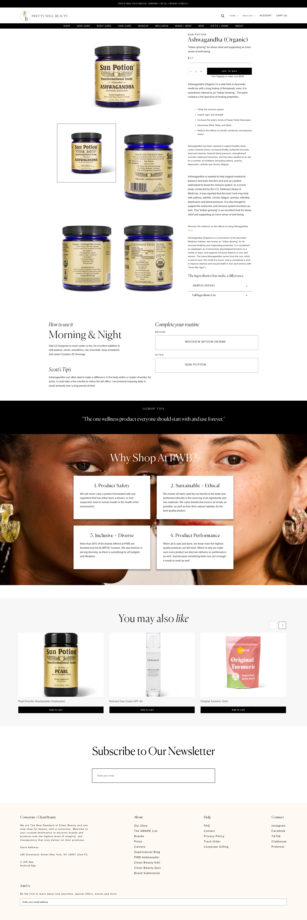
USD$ (232, 16)
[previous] (273, 625)
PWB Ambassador (146, 857)
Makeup (143, 26)
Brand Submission (147, 873)
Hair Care (124, 26)
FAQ (207, 825)
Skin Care (83, 26)
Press (138, 841)
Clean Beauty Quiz (147, 868)
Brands (139, 836)
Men (201, 26)
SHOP (66, 26)
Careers (140, 846)
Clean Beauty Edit (147, 862)
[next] (282, 625)
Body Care (104, 26)
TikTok (276, 836)
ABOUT (239, 26)
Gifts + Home (219, 26)
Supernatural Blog (147, 852)
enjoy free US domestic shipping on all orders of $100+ (153, 4)
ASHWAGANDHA (203, 285)
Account (266, 15)
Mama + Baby (183, 26)
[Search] (222, 15)
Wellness (161, 26)
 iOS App (27, 862)
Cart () (281, 15)
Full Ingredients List (204, 295)
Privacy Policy (214, 836)
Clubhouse (279, 841)
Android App (28, 865)
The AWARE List (145, 831)
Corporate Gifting (216, 846)
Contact (209, 831)
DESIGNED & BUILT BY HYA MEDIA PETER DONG (50, 915)
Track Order (212, 841)
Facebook (278, 831)
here (190, 230)
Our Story (141, 825)
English (247, 16)
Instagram (279, 825)
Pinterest (278, 846)
